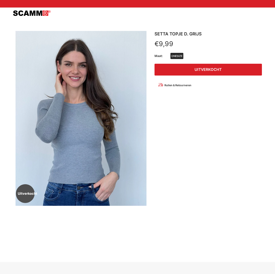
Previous (19, 118)
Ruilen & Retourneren (177, 85)
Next (142, 118)
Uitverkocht (208, 69)
